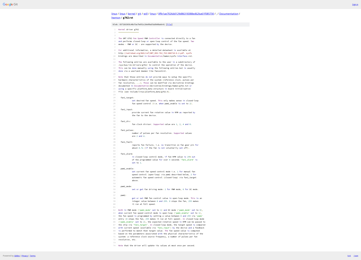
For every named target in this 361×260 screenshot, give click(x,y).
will (146, 13)
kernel (131, 13)
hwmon (115, 17)
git (139, 13)
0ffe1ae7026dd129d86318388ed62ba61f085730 (186, 13)
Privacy (24, 255)
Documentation (228, 13)
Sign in (355, 4)
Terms (33, 255)
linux (114, 13)
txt (349, 255)
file (169, 24)
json (356, 255)
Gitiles (17, 255)
